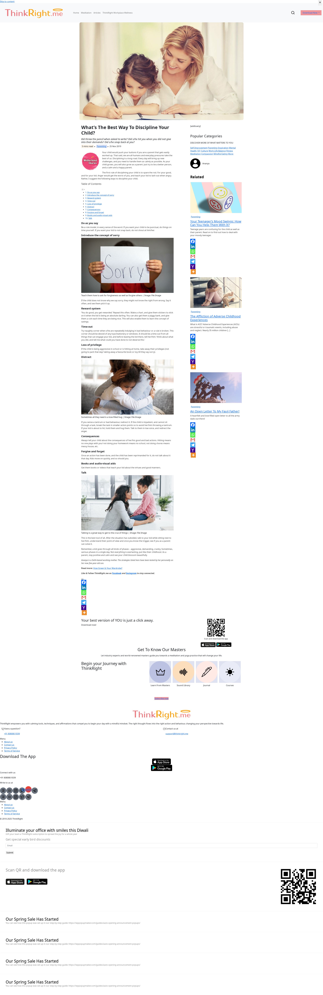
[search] (293, 12)
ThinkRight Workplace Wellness (118, 12)
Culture (204, 150)
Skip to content (7, 1)
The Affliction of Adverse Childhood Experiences (215, 318)
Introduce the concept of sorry (100, 195)
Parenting (101, 146)
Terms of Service (12, 750)
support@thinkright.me (177, 733)
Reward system (94, 198)
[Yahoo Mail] (83, 607)
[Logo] (34, 12)
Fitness (229, 150)
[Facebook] (83, 582)
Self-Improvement (199, 147)
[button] (161, 738)
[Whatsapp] (83, 592)
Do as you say (93, 192)
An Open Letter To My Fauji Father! (214, 411)
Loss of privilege (94, 203)
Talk (90, 218)
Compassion (207, 153)
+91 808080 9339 (12, 733)
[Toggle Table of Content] (83, 189)
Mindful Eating (221, 153)
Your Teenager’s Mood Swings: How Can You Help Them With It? (215, 223)
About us (8, 741)
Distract (90, 206)
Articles (97, 12)
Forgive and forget (95, 212)
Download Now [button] (310, 12)
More (230, 153)
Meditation (86, 12)
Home (76, 12)
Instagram (131, 573)
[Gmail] (83, 597)
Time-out (91, 201)
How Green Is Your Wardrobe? (107, 568)
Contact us (9, 744)
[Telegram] (83, 602)
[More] (84, 612)
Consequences (93, 209)
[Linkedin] (83, 587)
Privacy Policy (10, 747)
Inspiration (223, 147)
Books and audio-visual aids (99, 215)
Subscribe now (161, 698)
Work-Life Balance (217, 150)
